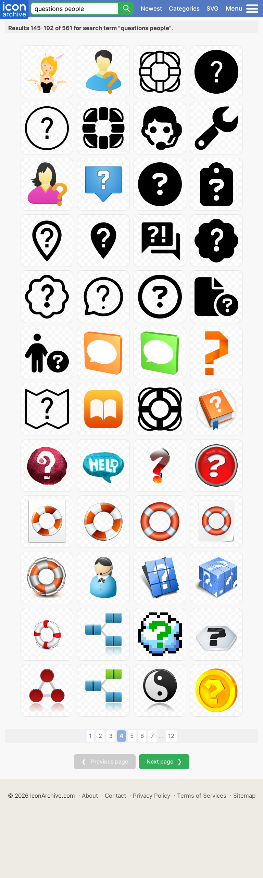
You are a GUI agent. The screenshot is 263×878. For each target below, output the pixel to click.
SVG (212, 8)
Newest (151, 8)
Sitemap (244, 795)
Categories (184, 8)
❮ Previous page (105, 761)
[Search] (126, 8)
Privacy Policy (151, 795)
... (161, 736)
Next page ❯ (164, 761)
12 (171, 735)
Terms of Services (201, 795)
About (90, 795)
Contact (115, 795)
